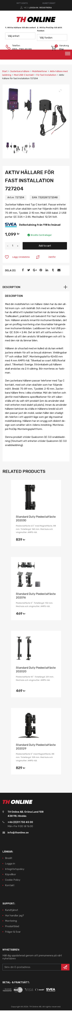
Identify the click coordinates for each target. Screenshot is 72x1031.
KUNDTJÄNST (49, 3)
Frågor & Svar (13, 931)
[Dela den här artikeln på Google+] (34, 270)
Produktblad (12, 926)
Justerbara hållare (19, 71)
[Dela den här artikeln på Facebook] (22, 270)
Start (4, 71)
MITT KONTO (22, 3)
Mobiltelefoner (39, 71)
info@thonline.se (18, 832)
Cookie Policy (12, 879)
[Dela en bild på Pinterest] (40, 270)
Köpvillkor (10, 874)
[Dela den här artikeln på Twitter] (28, 270)
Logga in (33, 7)
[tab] (36, 287)
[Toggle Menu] (67, 54)
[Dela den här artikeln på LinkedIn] (46, 270)
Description (11, 287)
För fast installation (46, 75)
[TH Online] (36, 21)
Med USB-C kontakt (24, 75)
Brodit (8, 858)
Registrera (46, 7)
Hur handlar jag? (14, 915)
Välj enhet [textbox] (13, 36)
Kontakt (9, 885)
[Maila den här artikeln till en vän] (58, 270)
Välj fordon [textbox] (46, 37)
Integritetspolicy (14, 869)
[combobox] (20, 36)
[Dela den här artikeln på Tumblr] (52, 270)
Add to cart (45, 245)
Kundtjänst (11, 910)
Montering (11, 920)
